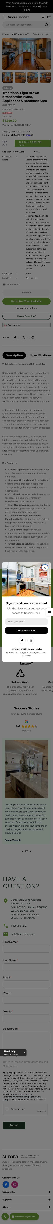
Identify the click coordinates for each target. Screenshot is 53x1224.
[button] (13, 1052)
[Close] (45, 568)
